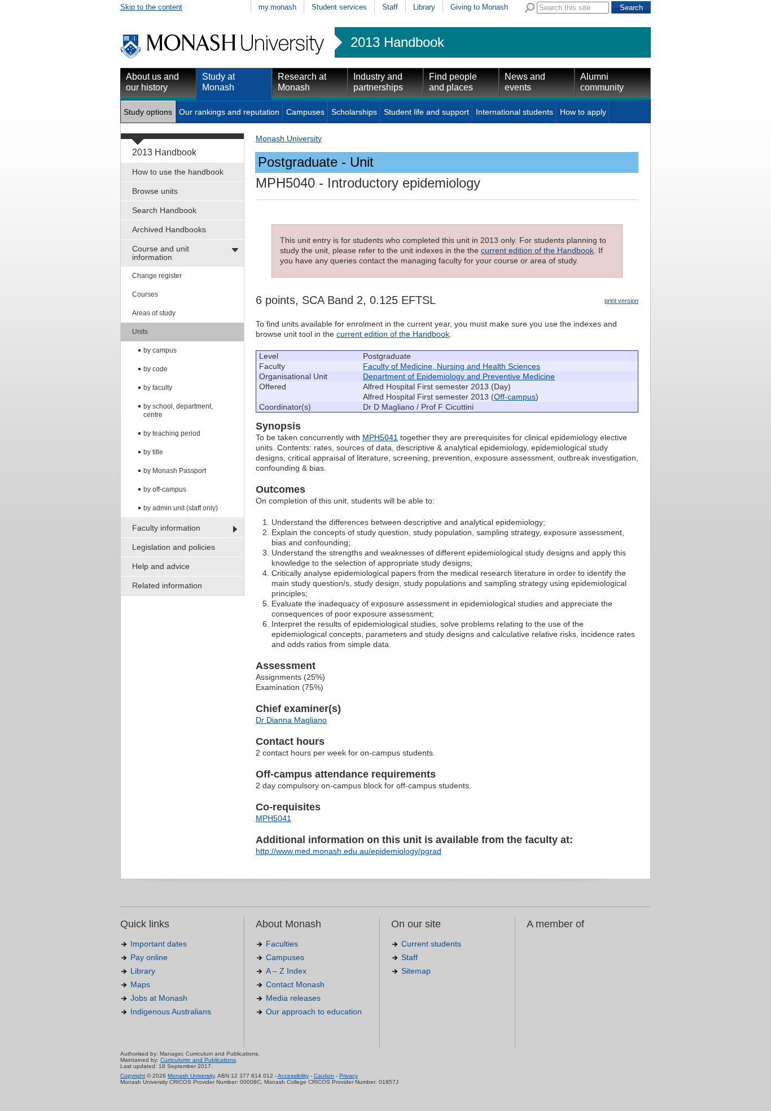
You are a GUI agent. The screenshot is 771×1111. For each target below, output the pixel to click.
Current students (431, 943)
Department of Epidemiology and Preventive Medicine (459, 376)
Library (424, 7)
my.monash (277, 7)
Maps (140, 984)
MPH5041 (380, 437)
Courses (145, 294)
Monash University (289, 138)
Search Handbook (164, 210)
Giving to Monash (479, 7)
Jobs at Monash (158, 997)
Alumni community (602, 82)
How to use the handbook (178, 171)
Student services (339, 7)
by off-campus (164, 489)
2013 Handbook (397, 42)
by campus (160, 350)
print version (621, 300)
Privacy (348, 1076)
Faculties (282, 943)
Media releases (293, 997)
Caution (324, 1076)
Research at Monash (302, 82)
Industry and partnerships (378, 82)
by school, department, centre (178, 410)
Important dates (158, 943)
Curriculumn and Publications (198, 1060)
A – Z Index (286, 970)
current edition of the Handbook (537, 250)
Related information (167, 585)
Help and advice (161, 566)
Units (140, 332)
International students (514, 111)
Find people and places (453, 82)
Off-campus (515, 396)
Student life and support (426, 111)
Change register (157, 276)
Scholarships (354, 111)
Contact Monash (295, 984)
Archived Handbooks (169, 229)
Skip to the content (151, 7)
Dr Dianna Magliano (291, 719)
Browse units (155, 191)
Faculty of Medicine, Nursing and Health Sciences (451, 366)
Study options (148, 111)
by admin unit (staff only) (180, 508)
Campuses (305, 111)
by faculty (157, 388)
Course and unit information (160, 253)
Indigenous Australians (170, 1011)
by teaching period (171, 433)
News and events (525, 82)
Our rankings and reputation (229, 111)
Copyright (132, 1076)
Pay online (149, 957)
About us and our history (152, 82)
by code (155, 369)
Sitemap (416, 970)
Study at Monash (218, 82)
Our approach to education (314, 1011)
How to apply (583, 111)
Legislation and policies (173, 547)
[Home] (223, 56)
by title (153, 452)
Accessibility (293, 1076)
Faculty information (166, 527)
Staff (390, 7)
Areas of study (154, 313)
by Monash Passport (174, 471)
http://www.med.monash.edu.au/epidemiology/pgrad (348, 851)
